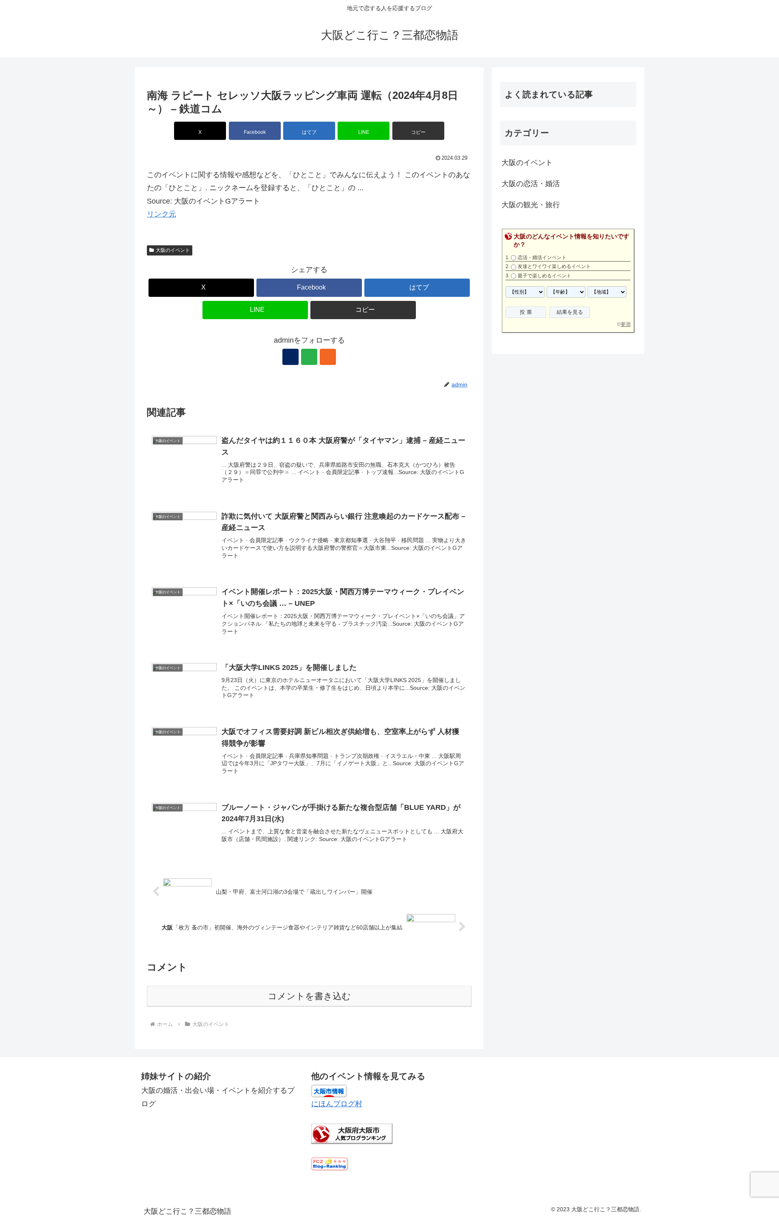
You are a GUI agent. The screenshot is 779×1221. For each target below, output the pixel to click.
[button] (418, 131)
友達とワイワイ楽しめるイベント (554, 266)
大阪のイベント (173, 250)
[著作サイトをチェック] (290, 357)
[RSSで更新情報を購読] (328, 357)
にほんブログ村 (336, 1104)
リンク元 (161, 214)
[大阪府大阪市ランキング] (351, 1133)
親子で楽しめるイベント (544, 276)
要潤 (626, 324)
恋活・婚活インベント (542, 257)
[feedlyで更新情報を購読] (309, 357)
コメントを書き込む (309, 996)
